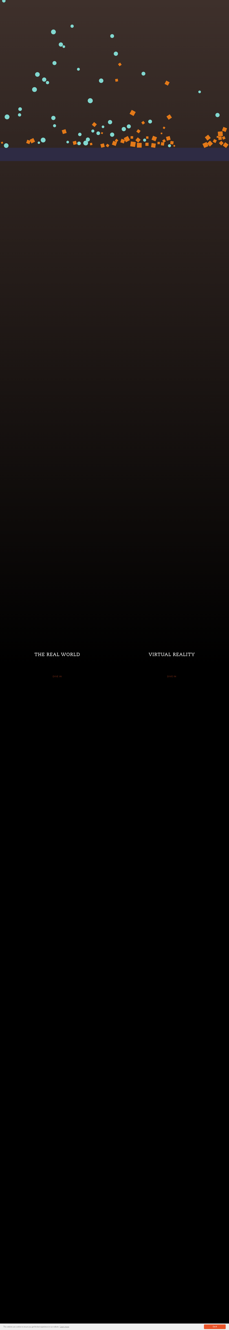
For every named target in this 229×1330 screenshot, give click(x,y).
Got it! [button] (215, 1327)
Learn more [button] (64, 1327)
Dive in (57, 677)
